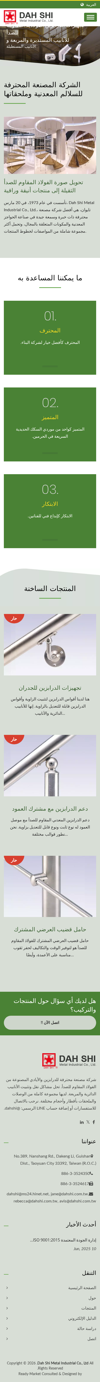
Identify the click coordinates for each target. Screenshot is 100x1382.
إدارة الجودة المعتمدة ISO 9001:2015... (63, 1240)
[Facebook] (94, 1122)
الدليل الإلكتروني (82, 1318)
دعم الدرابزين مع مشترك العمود (50, 808)
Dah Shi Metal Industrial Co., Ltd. (62, 1363)
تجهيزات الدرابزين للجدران (50, 687)
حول (92, 1298)
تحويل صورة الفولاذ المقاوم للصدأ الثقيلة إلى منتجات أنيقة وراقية (43, 186)
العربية (91, 5)
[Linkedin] (82, 1122)
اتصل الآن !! (50, 1023)
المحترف (50, 330)
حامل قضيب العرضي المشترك (50, 929)
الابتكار (50, 503)
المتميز (50, 417)
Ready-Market (29, 1374)
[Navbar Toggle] (90, 17)
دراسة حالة (86, 1329)
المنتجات (88, 1308)
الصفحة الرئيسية (82, 1288)
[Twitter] (88, 1122)
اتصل (91, 1339)
